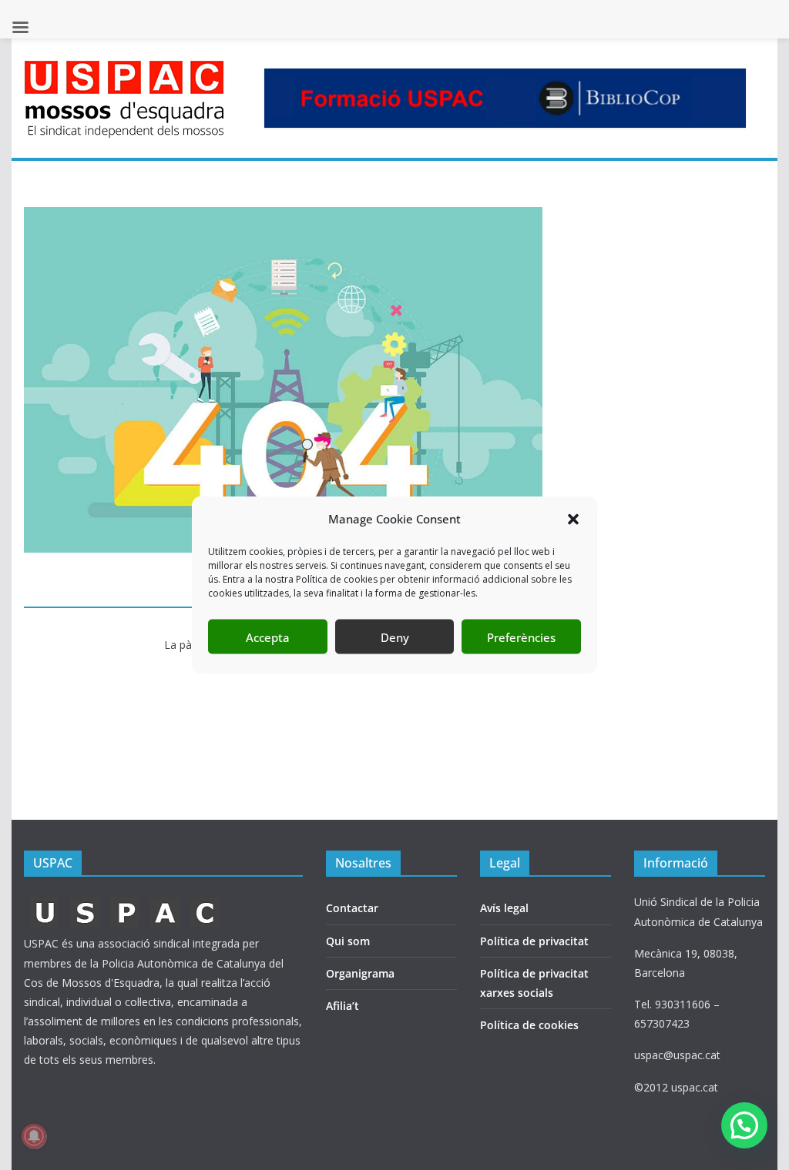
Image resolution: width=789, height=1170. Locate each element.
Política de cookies (529, 1025)
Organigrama (360, 973)
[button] (573, 518)
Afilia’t (342, 1005)
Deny (395, 636)
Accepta (268, 636)
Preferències (521, 636)
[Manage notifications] (34, 1136)
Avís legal (504, 908)
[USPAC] (126, 901)
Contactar (352, 908)
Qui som (348, 941)
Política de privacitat (534, 941)
